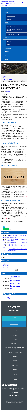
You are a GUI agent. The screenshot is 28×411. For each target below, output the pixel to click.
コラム (6, 59)
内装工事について (11, 26)
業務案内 (7, 23)
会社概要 (9, 19)
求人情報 (5, 267)
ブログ (6, 55)
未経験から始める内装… (15, 287)
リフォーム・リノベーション (13, 34)
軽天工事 (8, 299)
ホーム (6, 9)
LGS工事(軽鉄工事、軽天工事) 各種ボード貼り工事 (16, 30)
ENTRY (15, 324)
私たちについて (9, 12)
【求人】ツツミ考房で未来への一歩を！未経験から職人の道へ (14, 236)
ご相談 (25, 196)
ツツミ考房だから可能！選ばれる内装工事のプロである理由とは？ (15, 249)
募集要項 (9, 44)
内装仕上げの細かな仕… (15, 281)
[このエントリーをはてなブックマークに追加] (4, 227)
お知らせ (6, 264)
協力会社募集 (8, 48)
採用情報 (9, 41)
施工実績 (7, 52)
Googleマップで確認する (14, 392)
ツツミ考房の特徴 (11, 16)
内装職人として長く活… (15, 284)
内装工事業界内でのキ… (15, 277)
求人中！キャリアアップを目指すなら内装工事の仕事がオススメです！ (15, 243)
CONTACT (15, 318)
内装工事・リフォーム (8, 79)
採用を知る (7, 37)
